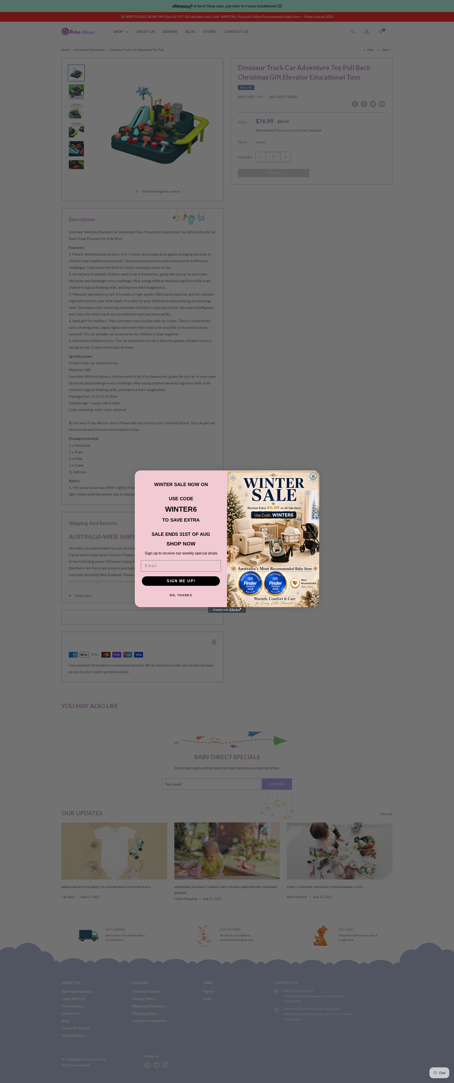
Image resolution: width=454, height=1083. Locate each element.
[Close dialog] (313, 476)
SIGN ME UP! (181, 581)
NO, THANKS (181, 595)
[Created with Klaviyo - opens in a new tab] (227, 610)
